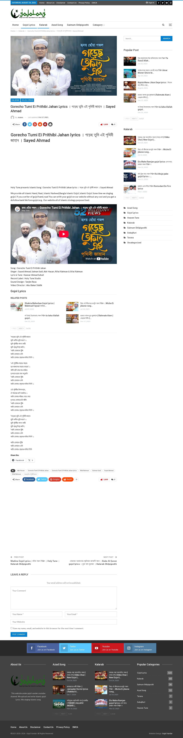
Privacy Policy (84, 3)
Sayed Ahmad (109, 470)
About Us (50, 3)
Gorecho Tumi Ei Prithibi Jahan (38, 470)
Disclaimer (60, 3)
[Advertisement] (64, 165)
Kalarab (43, 25)
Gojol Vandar (167, 734)
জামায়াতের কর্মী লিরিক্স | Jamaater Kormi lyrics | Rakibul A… (77, 689)
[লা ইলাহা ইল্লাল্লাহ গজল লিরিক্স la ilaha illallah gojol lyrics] (17, 318)
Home (41, 3)
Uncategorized (134, 242)
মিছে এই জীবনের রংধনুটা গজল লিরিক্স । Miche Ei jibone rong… (119, 689)
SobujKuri (132, 233)
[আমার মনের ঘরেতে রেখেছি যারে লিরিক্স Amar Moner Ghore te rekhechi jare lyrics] (130, 73)
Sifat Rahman (16, 474)
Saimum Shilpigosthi (78, 25)
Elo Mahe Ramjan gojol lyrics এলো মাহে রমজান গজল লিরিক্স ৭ (118, 703)
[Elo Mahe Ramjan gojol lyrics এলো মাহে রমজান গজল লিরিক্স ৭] (130, 165)
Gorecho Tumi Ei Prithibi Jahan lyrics (64, 470)
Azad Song (57, 25)
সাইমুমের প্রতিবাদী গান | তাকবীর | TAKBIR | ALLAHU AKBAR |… (77, 703)
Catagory (98, 25)
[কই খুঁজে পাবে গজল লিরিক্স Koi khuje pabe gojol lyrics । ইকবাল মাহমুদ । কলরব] (130, 177)
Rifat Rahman (84, 470)
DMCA (94, 3)
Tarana (130, 237)
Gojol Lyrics (29, 25)
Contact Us (71, 3)
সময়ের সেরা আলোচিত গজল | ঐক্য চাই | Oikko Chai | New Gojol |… (76, 675)
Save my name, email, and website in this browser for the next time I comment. (48, 628)
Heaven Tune (133, 218)
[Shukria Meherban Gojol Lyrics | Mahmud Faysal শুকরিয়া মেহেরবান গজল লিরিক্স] (17, 306)
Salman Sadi (96, 470)
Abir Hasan (21, 470)
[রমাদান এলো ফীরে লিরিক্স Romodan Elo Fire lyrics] (130, 189)
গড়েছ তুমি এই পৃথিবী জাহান (30, 474)
